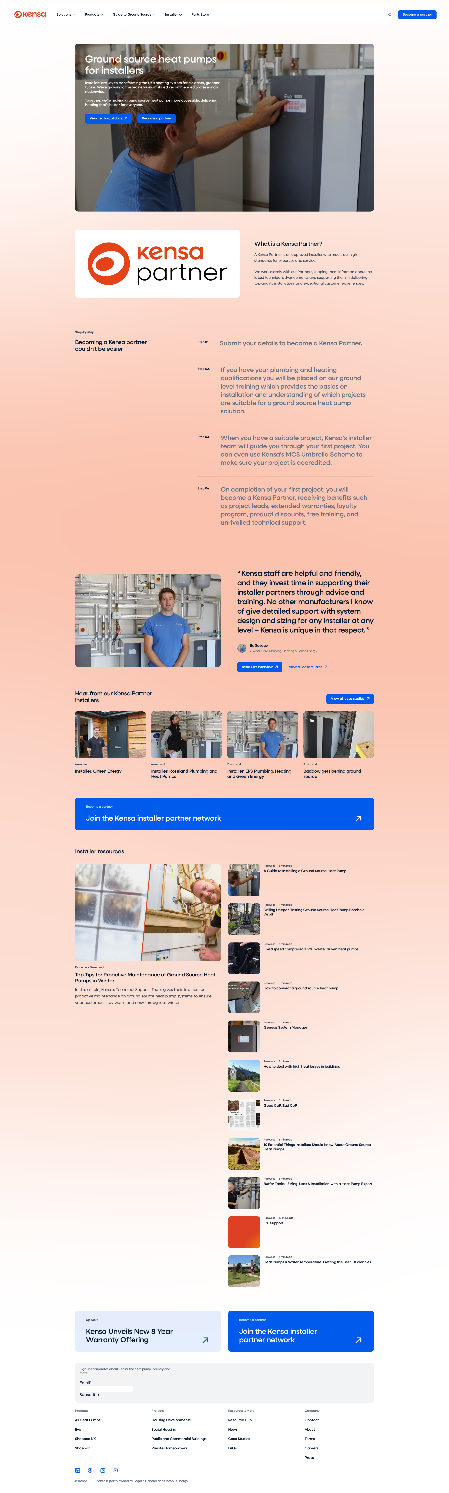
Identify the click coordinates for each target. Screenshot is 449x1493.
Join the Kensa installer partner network (153, 818)
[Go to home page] (30, 14)
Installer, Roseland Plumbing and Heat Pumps (184, 774)
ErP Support (273, 1223)
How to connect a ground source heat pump (301, 988)
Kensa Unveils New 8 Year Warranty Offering (129, 1336)
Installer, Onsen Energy (98, 771)
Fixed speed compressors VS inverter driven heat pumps (311, 949)
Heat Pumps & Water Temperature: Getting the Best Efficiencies (317, 1262)
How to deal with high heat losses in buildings (302, 1067)
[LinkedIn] (77, 1470)
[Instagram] (103, 1470)
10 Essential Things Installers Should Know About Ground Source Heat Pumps (317, 1147)
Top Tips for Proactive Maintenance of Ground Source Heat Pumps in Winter (145, 977)
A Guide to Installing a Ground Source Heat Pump (305, 871)
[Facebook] (90, 1470)
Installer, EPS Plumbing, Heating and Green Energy (259, 774)
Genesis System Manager (285, 1027)
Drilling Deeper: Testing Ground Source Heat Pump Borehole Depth (314, 912)
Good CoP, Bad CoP (280, 1106)
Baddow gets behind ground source (332, 774)
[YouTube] (115, 1470)
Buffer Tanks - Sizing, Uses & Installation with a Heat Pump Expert (318, 1184)
